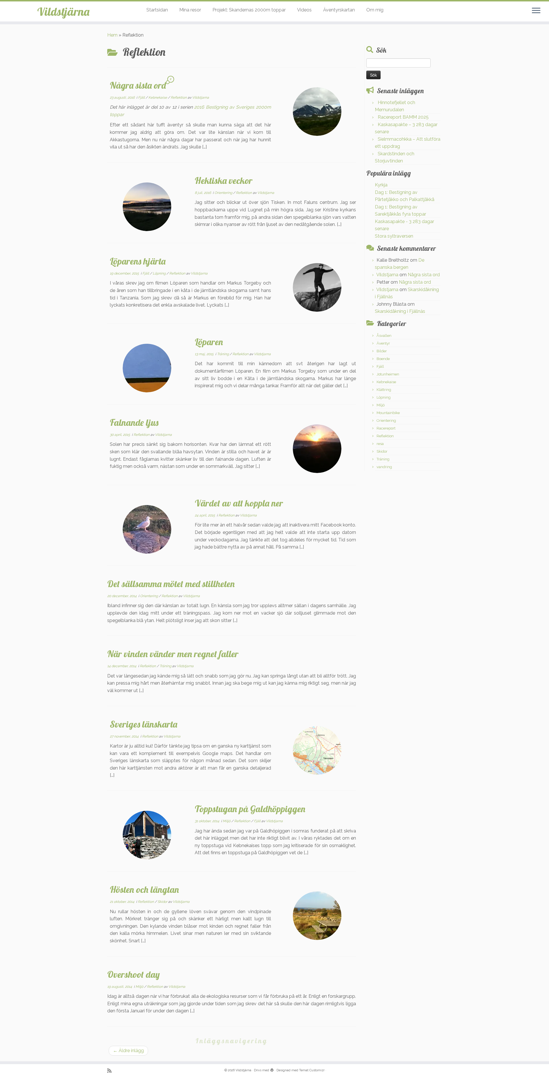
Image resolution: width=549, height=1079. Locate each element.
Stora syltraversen (394, 236)
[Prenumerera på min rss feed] (111, 1071)
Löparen (209, 341)
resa (380, 444)
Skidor (163, 902)
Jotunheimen (388, 374)
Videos (304, 10)
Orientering (223, 193)
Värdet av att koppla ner (239, 503)
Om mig (374, 10)
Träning (223, 354)
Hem (112, 35)
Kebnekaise (158, 98)
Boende (383, 359)
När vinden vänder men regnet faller (172, 653)
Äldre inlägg (128, 1050)
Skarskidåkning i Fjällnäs (400, 311)
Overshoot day (133, 974)
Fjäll (142, 98)
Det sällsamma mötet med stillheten (171, 583)
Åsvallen (384, 335)
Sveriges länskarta (143, 724)
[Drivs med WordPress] (272, 1069)
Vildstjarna (200, 98)
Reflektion (179, 98)
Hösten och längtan (144, 889)
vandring (384, 467)
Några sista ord (138, 85)
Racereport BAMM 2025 (403, 117)
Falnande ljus (134, 422)
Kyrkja (381, 185)
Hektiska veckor (223, 180)
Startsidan (157, 10)
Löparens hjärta (138, 261)
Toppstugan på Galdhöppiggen (250, 808)
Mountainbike (388, 413)
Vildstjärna (63, 11)
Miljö (227, 821)
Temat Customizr (312, 1070)
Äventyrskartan (339, 10)
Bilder (382, 351)
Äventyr (383, 343)
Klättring (384, 390)
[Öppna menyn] (536, 11)
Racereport (386, 428)
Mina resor (190, 10)
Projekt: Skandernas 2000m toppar (249, 10)
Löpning (159, 273)
